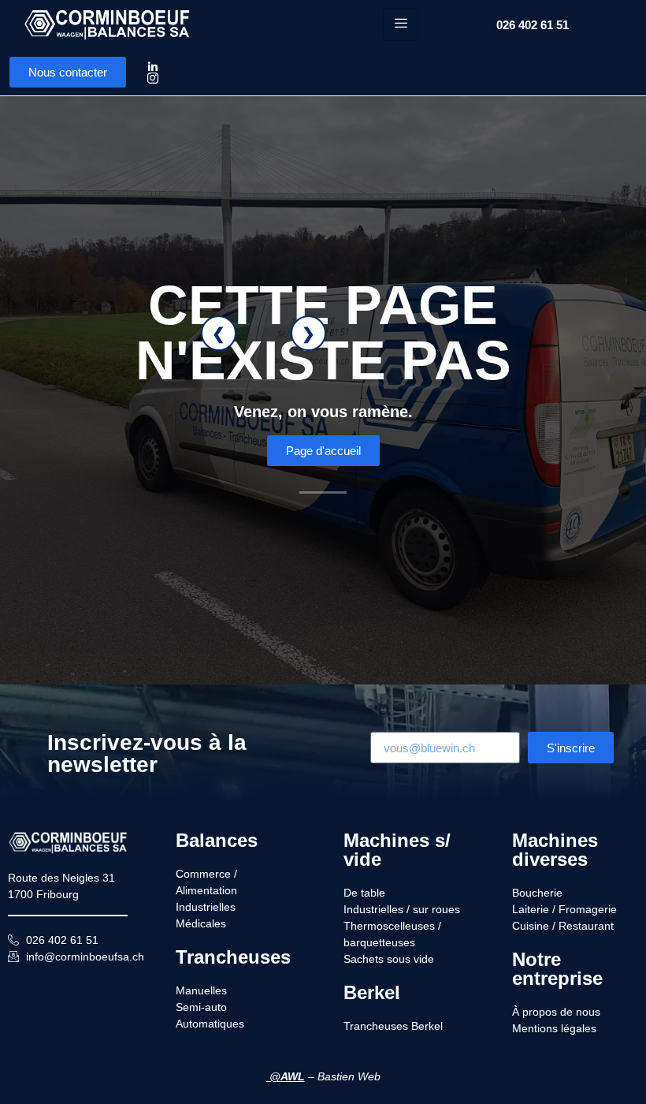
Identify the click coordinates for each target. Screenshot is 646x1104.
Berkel (371, 992)
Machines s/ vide (397, 850)
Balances (217, 840)
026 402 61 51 (532, 25)
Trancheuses (233, 957)
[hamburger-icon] (400, 24)
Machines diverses (555, 850)
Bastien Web (349, 1076)
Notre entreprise (557, 969)
